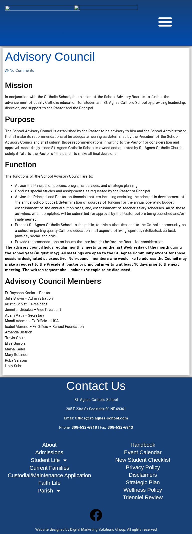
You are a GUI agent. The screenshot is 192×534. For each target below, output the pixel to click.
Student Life (45, 460)
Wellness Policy (143, 490)
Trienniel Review (143, 497)
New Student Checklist (142, 460)
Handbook (142, 445)
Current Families (49, 468)
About (49, 445)
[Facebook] (96, 515)
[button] (165, 22)
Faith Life (49, 483)
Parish (45, 490)
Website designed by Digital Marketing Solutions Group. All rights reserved (96, 529)
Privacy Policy (143, 467)
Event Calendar (143, 452)
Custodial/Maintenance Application (49, 475)
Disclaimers (143, 475)
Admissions (49, 452)
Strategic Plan (143, 482)
